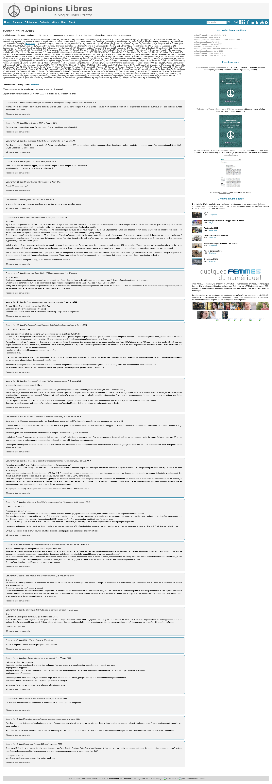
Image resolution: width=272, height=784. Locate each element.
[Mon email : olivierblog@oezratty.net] (235, 23)
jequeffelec (49, 56)
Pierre (33, 39)
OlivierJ (124, 46)
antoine (156, 67)
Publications (31, 22)
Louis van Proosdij (158, 50)
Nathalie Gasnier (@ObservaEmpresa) (120, 69)
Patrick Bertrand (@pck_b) (14, 76)
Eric (25, 67)
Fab (136, 44)
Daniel (107, 59)
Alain (46, 63)
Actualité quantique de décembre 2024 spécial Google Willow (51, 103)
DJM (33, 71)
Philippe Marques (22, 54)
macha (6, 39)
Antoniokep (66, 39)
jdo (44, 73)
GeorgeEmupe (162, 44)
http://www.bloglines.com (92, 748)
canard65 (167, 67)
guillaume (104, 39)
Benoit (119, 50)
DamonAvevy (179, 69)
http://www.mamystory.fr (68, 311)
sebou (77, 67)
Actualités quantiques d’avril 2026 (207, 42)
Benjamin (89, 56)
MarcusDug (76, 44)
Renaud (63, 73)
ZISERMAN (11, 56)
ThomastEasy (60, 44)
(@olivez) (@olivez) (149, 56)
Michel (97, 59)
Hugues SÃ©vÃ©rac (31, 78)
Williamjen (178, 42)
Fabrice (144, 52)
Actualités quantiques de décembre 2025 (210, 55)
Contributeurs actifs (18, 31)
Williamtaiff (11, 71)
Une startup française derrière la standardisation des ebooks (49, 544)
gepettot (25, 59)
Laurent (117, 39)
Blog (63, 22)
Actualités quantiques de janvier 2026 (208, 53)
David (119, 54)
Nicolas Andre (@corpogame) (47, 54)
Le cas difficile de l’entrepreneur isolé (39, 576)
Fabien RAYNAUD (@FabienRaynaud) (96, 65)
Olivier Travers (26, 56)
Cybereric (88, 67)
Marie (46, 59)
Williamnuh (67, 48)
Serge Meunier (83, 63)
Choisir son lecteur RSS (33, 744)
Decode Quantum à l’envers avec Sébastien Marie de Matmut (218, 40)
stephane (75, 59)
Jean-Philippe (133, 59)
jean (129, 50)
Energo (111, 67)
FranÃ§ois (131, 52)
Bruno (25, 63)
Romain (178, 65)
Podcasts (44, 22)
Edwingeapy (52, 50)
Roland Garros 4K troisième (36, 182)
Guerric (32, 69)
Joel (124, 78)
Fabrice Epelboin (73, 56)
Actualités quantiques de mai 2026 (207, 37)
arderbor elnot (136, 78)
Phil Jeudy (107, 50)
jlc (25, 52)
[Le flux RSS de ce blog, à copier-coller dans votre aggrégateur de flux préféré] (267, 23)
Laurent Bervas (157, 54)
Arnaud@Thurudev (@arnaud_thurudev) (55, 46)
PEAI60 (9, 69)
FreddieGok (117, 52)
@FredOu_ (169, 59)
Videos (55, 22)
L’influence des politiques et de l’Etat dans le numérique (49, 325)
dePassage (110, 71)
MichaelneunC (13, 46)
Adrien (176, 71)
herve (53, 39)
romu (143, 69)
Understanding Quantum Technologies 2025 (213, 67)
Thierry (75, 71)
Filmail (155, 52)
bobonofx (22, 48)
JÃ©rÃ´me (7, 67)
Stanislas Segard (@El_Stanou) (117, 76)
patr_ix (110, 48)
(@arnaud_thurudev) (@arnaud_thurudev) (48, 76)
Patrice (133, 61)
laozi (118, 56)
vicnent (155, 46)
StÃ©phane (54, 71)
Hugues (181, 54)
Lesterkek (122, 48)
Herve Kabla (171, 39)
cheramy (153, 69)
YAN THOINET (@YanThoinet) (63, 65)
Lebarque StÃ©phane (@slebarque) (118, 63)
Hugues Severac (102, 78)
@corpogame (26, 61)
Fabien (44, 39)
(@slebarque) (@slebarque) (72, 52)
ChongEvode (149, 42)
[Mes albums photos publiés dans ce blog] (242, 23)
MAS (147, 67)
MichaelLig (164, 42)
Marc (108, 42)
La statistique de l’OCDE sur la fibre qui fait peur (44, 610)
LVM (17, 52)
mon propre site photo (248, 297)
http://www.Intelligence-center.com (21, 758)
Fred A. (157, 59)
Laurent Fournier (51, 78)
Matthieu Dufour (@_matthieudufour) (84, 69)
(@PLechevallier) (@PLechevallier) (85, 76)
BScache (87, 59)
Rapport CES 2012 (32, 200)
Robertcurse (52, 48)
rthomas (6, 42)
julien (116, 44)
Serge (33, 67)
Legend (167, 65)
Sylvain (18, 42)
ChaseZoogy (155, 65)
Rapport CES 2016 (32, 161)
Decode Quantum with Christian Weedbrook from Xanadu (216, 49)
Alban (57, 67)
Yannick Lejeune (60, 59)
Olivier (99, 42)
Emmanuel (118, 59)
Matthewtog (151, 78)
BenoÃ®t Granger (105, 56)
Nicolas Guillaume (11, 63)
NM (17, 73)
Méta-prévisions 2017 (33, 123)
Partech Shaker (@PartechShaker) (131, 65)
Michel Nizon (20, 39)
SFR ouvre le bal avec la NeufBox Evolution (43, 417)
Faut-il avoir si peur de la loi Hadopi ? (40, 658)
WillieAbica (140, 50)
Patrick (127, 44)
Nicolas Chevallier (31, 73)
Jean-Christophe (175, 61)
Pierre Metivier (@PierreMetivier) (77, 78)
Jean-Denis (7, 73)
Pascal (76, 50)
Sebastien (68, 63)
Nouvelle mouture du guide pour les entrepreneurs (45, 719)
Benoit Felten (45, 67)
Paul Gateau (36, 48)
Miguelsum (105, 44)
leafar (78, 39)
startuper (146, 59)
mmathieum (92, 73)
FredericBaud (141, 54)
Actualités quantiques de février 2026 (208, 51)
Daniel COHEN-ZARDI (66, 42)
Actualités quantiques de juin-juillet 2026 (210, 35)
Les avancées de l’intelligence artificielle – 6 (43, 141)
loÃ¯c (62, 69)
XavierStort (45, 44)
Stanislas (36, 63)
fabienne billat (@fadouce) (47, 61)
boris (139, 67)
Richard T (179, 67)
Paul (18, 67)
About (72, 22)
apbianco (98, 71)
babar (165, 52)
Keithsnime (90, 39)
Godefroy (56, 63)
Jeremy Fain (85, 42)
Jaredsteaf (167, 46)
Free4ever (20, 69)
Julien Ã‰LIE (158, 61)
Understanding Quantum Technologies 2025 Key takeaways (219, 109)
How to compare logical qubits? (206, 46)
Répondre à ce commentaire (18, 114)
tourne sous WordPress (92, 778)
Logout (202, 778)
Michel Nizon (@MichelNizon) (78, 54)
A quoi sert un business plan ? (37, 217)
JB (141, 61)
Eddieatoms (8, 48)
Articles (173, 778)
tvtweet (53, 69)
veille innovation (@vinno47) (34, 65)
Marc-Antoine (36, 52)
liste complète (224, 193)
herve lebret (156, 71)
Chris (38, 56)
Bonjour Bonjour (125, 67)
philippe (144, 39)
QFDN (264, 295)
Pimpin (96, 63)
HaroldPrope (130, 39)
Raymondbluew (14, 44)
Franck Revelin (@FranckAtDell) (28, 50)
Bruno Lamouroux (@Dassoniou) (76, 61)
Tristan (42, 71)
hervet (115, 78)
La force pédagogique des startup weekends (43, 302)
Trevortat (157, 39)
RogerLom (47, 42)
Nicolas (135, 42)
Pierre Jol (98, 48)
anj (85, 50)
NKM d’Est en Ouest (32, 640)
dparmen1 (51, 52)
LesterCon (90, 44)
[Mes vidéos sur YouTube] (262, 23)
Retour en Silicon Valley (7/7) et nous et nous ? (45, 273)
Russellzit (110, 61)
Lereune (98, 61)
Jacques (67, 67)
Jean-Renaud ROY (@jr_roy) (150, 63)
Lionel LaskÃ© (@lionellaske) (155, 48)
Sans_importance (126, 71)
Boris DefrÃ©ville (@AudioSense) (140, 73)
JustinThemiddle (139, 46)
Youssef (52, 73)
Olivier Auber (32, 42)
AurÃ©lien (142, 71)
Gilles (65, 71)
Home (7, 22)
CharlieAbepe (121, 42)
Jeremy (113, 46)
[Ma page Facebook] (248, 23)
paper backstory (230, 155)
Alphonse (86, 71)
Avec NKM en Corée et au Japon (37, 698)
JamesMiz (100, 46)
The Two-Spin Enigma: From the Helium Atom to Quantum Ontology (219, 150)
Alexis (110, 54)
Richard (42, 69)
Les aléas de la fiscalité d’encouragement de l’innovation (49, 461)
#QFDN (223, 284)
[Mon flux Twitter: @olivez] (257, 23)
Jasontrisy (165, 69)
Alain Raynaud (77, 73)
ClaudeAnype (83, 48)
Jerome (134, 48)
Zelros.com (29, 148)
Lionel (65, 50)
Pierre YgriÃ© (131, 56)
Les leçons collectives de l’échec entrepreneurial (45, 381)
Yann (60, 56)
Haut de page (156, 778)
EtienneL (24, 71)
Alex (167, 71)
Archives (17, 22)
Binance (99, 54)
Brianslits (147, 44)
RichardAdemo (84, 46)
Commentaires (191, 778)
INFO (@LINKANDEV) (98, 52)
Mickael (171, 54)
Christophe (30, 44)
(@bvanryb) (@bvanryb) (111, 73)
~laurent (122, 61)
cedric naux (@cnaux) (168, 73)
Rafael (128, 54)
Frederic (36, 59)
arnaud (176, 52)
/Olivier (94, 50)
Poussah (100, 67)
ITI (147, 61)
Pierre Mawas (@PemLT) (146, 76)
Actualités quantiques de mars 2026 (208, 44)
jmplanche (29, 46)
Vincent (6, 54)
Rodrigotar (178, 44)
